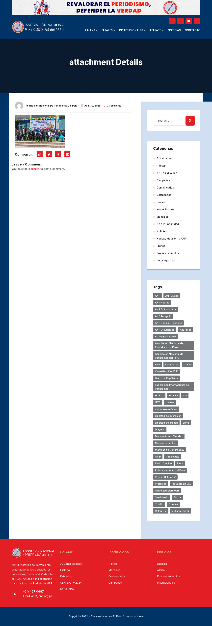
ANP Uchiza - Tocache (168, 323)
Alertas (161, 165)
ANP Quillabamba (165, 309)
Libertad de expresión (168, 415)
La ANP (90, 30)
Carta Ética (67, 589)
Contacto (192, 30)
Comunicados (165, 187)
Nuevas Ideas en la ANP (171, 238)
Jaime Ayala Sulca (166, 409)
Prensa (161, 245)
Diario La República (166, 378)
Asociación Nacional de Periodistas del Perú (52, 105)
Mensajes (162, 216)
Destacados (164, 194)
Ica (185, 395)
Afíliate (155, 30)
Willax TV (161, 511)
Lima (186, 422)
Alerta (161, 570)
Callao (187, 364)
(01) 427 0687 (33, 591)
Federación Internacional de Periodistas (172, 386)
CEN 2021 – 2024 (71, 582)
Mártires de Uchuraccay (169, 449)
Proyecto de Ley (181, 483)
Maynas (160, 429)
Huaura (173, 395)
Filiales (107, 30)
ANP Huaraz (162, 302)
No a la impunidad (168, 224)
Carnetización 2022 (167, 371)
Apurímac (185, 329)
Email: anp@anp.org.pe (37, 596)
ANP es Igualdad (167, 173)
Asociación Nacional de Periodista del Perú (169, 345)
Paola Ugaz (173, 456)
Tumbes (173, 504)
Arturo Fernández (165, 336)
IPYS (157, 402)
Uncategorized (166, 260)
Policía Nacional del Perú (170, 470)
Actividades (164, 158)
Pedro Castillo (163, 463)
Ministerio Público (165, 443)
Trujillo (159, 504)
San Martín (161, 497)
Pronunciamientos (168, 253)
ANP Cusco (172, 295)
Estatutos (66, 576)
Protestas (160, 483)
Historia (65, 570)
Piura (180, 463)
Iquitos (170, 402)
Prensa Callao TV (165, 477)
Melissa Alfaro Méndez (169, 436)
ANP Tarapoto (163, 316)
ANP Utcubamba (165, 329)
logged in (34, 168)
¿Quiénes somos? (71, 563)
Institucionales (131, 30)
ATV (157, 364)
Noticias (174, 30)
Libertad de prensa (166, 422)
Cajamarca (172, 364)
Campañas (163, 180)
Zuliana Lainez (180, 511)
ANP (157, 295)
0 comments (114, 105)
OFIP (158, 456)
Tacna (177, 497)
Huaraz (159, 395)
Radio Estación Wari (167, 490)
